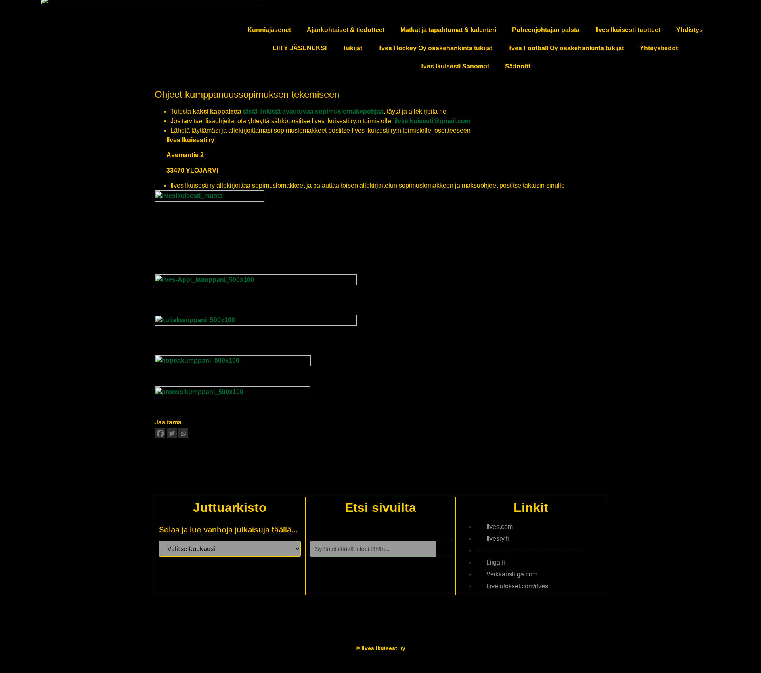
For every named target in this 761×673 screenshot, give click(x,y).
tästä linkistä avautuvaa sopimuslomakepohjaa (313, 111)
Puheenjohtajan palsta (545, 30)
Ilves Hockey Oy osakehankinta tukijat (435, 48)
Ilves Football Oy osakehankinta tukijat (566, 48)
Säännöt (517, 66)
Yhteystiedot (659, 48)
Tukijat (352, 48)
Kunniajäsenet (269, 30)
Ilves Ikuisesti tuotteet (627, 30)
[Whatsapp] (183, 433)
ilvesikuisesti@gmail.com (432, 121)
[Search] (443, 549)
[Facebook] (160, 433)
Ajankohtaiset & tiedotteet (345, 30)
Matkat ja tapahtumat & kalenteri (448, 30)
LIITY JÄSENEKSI (300, 48)
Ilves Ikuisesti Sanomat (454, 66)
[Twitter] (172, 433)
